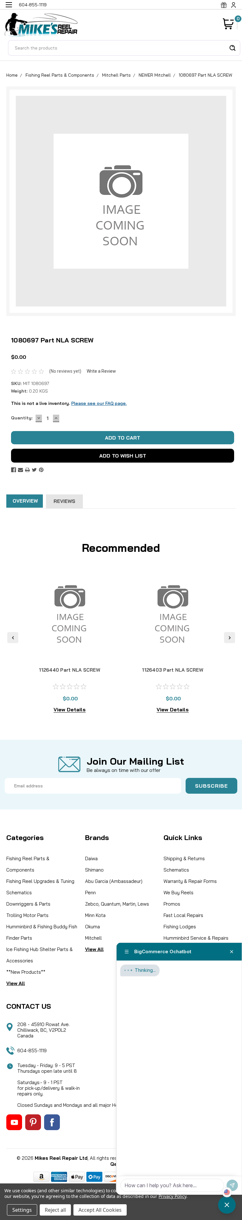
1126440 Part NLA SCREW (69, 670)
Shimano (94, 870)
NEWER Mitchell (155, 75)
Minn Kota (95, 915)
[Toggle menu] (8, 8)
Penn (90, 893)
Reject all (55, 1209)
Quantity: (21, 418)
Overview (25, 501)
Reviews (64, 501)
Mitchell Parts (116, 75)
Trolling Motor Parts (27, 915)
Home (12, 75)
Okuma (92, 927)
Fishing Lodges (180, 927)
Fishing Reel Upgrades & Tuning (40, 881)
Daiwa (91, 858)
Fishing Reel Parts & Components (60, 75)
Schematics (19, 893)
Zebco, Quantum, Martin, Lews (117, 904)
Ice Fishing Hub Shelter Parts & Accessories (39, 955)
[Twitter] (34, 469)
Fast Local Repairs (183, 915)
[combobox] (124, 48)
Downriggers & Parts (28, 904)
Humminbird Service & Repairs (196, 938)
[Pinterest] (41, 469)
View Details (70, 709)
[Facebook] (13, 469)
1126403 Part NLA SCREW (172, 670)
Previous (12, 637)
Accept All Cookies (100, 1209)
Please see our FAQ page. (99, 403)
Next (229, 637)
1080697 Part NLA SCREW (205, 75)
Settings (22, 1209)
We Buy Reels (178, 893)
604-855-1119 (32, 1051)
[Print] (27, 469)
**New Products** (25, 972)
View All (15, 983)
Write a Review (101, 371)
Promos (172, 904)
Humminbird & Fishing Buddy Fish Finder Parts (41, 932)
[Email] (20, 469)
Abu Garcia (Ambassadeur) (113, 881)
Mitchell (93, 938)
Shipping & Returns (184, 858)
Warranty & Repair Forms (190, 881)
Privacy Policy (172, 1196)
